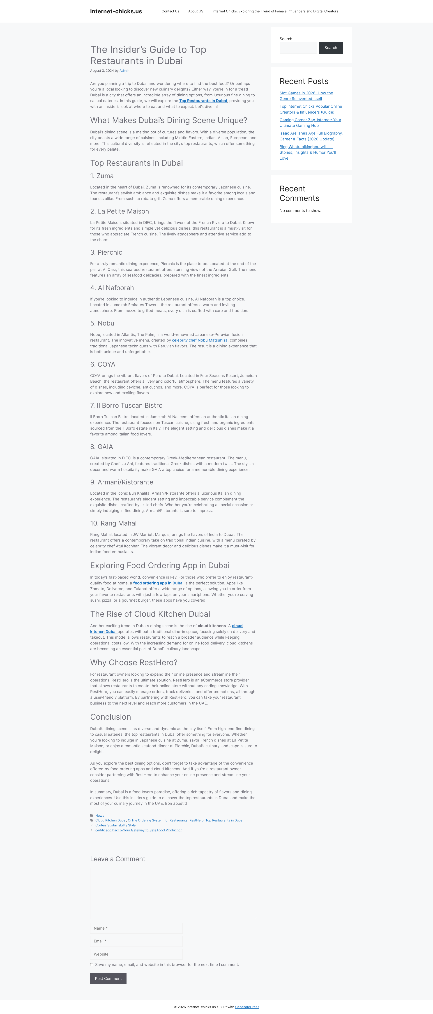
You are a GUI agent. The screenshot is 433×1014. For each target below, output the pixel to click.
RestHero (196, 820)
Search (286, 39)
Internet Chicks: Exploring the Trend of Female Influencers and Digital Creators (275, 11)
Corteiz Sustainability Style (115, 825)
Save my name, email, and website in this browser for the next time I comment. (167, 964)
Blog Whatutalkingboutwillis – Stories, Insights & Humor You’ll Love (308, 152)
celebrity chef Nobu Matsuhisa (200, 340)
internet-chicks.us (116, 11)
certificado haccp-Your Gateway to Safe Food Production (138, 830)
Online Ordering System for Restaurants (158, 820)
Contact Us (170, 11)
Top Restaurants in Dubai (203, 100)
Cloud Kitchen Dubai (110, 820)
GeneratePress (247, 1007)
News (99, 815)
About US (195, 11)
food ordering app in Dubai (158, 583)
